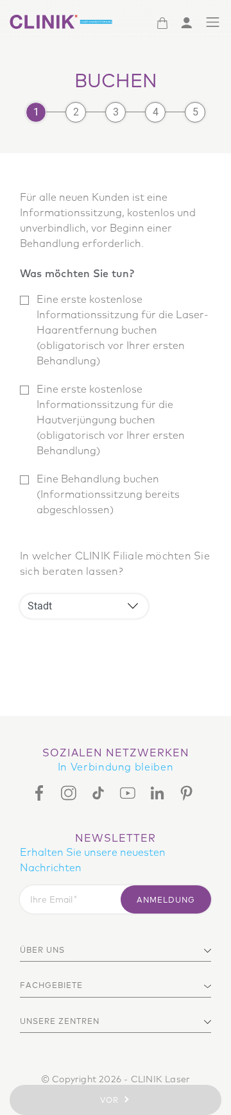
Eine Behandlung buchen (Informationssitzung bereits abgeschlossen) (108, 494)
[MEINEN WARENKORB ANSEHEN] (162, 22)
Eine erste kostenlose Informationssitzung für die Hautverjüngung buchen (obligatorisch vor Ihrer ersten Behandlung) (111, 419)
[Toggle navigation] (212, 22)
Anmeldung (166, 900)
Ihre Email (51, 899)
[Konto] (187, 22)
